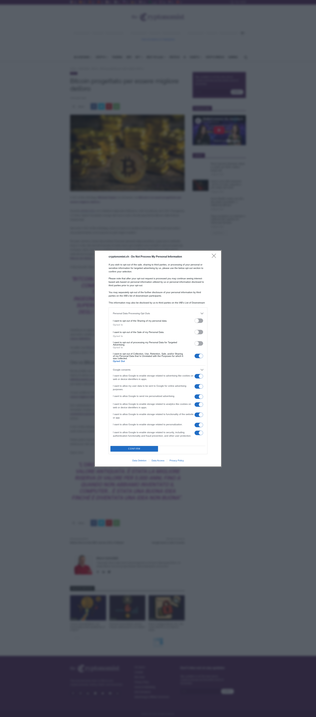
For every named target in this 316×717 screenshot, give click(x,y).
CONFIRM (134, 448)
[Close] (215, 257)
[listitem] (158, 313)
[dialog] (158, 358)
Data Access (158, 460)
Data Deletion (139, 460)
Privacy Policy (177, 460)
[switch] (199, 320)
